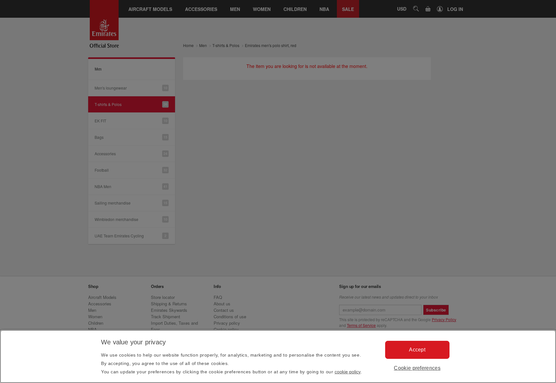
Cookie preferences (417, 368)
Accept (417, 349)
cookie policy (348, 371)
